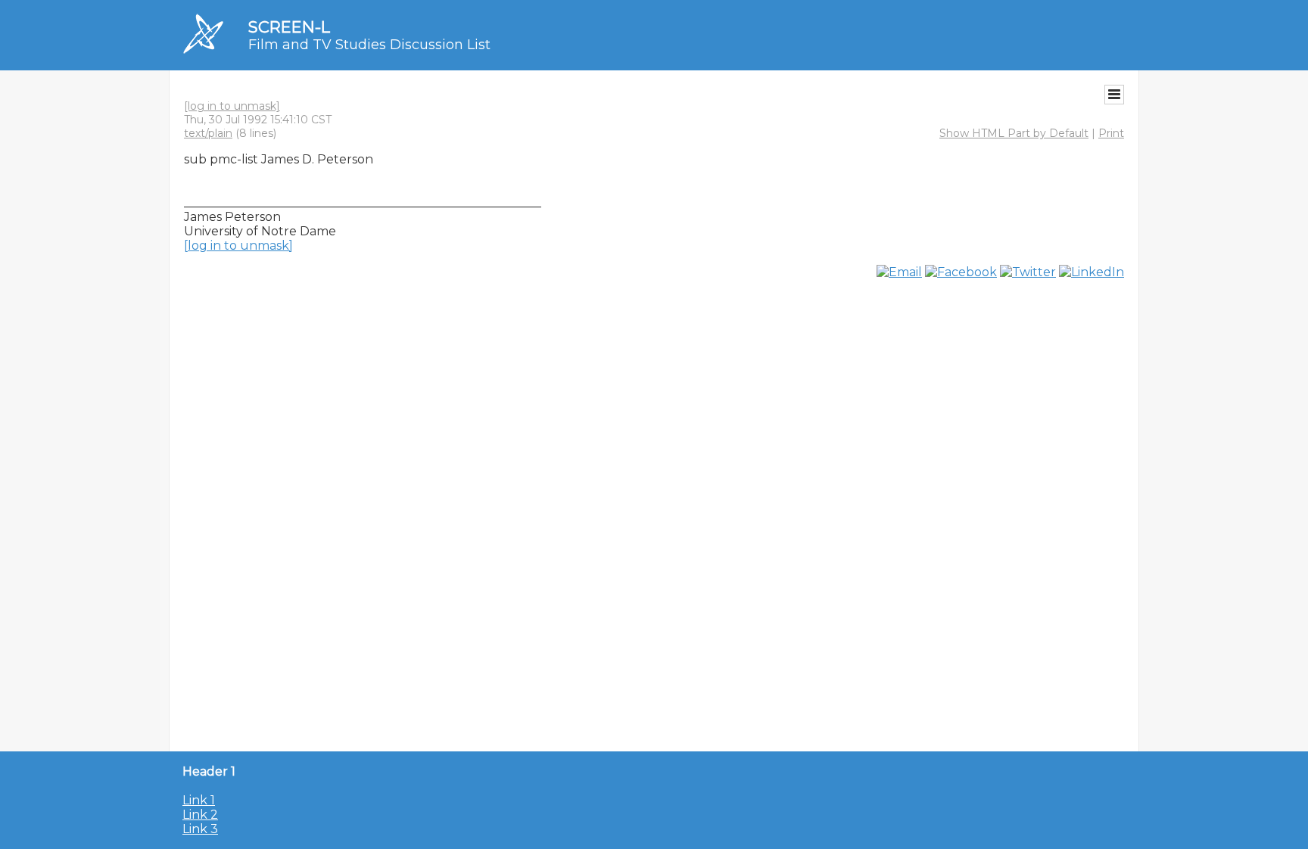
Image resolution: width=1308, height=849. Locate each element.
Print (1111, 133)
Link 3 (200, 829)
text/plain (208, 133)
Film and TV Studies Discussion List (369, 44)
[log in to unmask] (232, 106)
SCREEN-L (289, 26)
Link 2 (200, 814)
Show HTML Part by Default (1013, 133)
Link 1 (198, 800)
